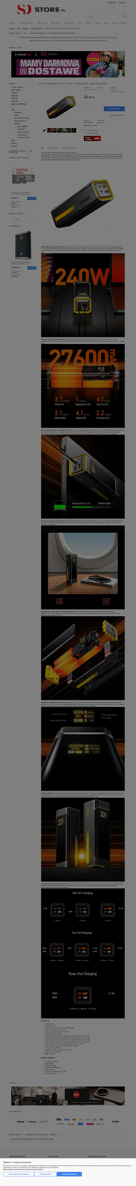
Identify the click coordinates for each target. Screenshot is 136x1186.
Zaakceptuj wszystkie (69, 1174)
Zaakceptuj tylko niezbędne (18, 1174)
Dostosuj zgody (45, 1174)
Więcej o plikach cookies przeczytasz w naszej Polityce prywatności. (23, 1169)
